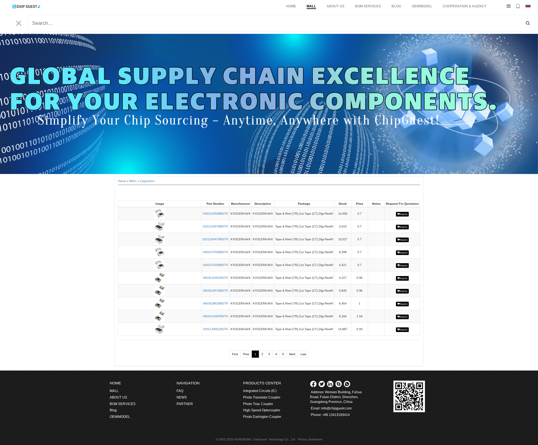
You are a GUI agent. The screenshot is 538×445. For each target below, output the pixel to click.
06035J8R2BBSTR (215, 303)
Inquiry (403, 214)
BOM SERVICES (368, 6)
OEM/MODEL (422, 6)
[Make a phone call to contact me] (518, 5)
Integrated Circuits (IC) (260, 391)
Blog (396, 6)
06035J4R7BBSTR (215, 290)
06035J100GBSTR (215, 277)
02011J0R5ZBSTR (215, 329)
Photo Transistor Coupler (261, 397)
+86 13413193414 (336, 415)
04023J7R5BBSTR (215, 252)
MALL (311, 6)
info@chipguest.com (336, 408)
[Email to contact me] (509, 5)
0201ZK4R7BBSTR (215, 239)
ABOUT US (335, 6)
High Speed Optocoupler (261, 410)
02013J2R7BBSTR (215, 226)
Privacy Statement (310, 439)
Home (291, 6)
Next (292, 354)
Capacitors (147, 181)
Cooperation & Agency (465, 6)
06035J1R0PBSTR (215, 316)
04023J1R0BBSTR (215, 265)
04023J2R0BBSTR (215, 213)
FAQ (180, 391)
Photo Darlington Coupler (262, 416)
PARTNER (185, 404)
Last (303, 354)
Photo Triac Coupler (258, 404)
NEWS (182, 397)
